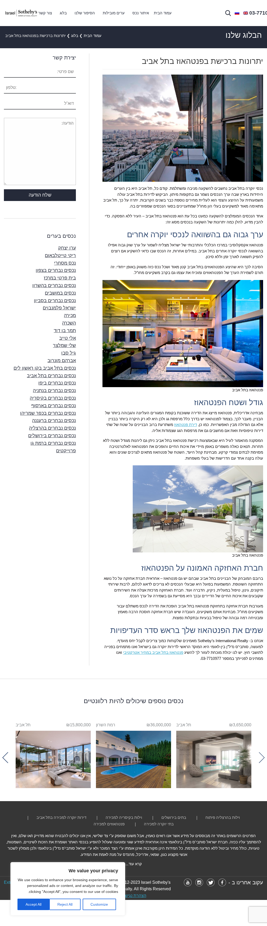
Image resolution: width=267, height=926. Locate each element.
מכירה (70, 315)
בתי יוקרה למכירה (159, 824)
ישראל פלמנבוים (59, 307)
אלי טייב (67, 338)
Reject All (64, 904)
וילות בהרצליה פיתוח (222, 817)
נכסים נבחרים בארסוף (53, 405)
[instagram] (199, 882)
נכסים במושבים (60, 293)
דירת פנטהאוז (185, 424)
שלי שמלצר (64, 345)
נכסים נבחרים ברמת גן (53, 443)
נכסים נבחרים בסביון (55, 300)
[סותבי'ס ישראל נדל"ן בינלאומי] (21, 13)
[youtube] (188, 882)
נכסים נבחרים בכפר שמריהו (48, 413)
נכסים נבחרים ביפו (57, 383)
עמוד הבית (163, 13)
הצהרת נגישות (133, 895)
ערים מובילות (114, 13)
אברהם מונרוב (61, 360)
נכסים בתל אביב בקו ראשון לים (45, 368)
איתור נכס (140, 13)
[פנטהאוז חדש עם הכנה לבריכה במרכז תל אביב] (53, 758)
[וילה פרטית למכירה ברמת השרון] (133, 758)
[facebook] (222, 882)
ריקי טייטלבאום (60, 255)
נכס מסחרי (65, 263)
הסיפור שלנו (85, 13)
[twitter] (211, 882)
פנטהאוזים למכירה (109, 824)
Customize (99, 904)
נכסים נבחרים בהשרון (54, 285)
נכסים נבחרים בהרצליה (52, 428)
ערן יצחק (67, 248)
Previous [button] (259, 757)
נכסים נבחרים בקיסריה (53, 398)
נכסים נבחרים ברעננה (54, 420)
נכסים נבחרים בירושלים (52, 435)
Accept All (33, 904)
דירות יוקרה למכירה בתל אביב (61, 817)
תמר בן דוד (65, 330)
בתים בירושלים (173, 817)
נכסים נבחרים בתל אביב (51, 375)
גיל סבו (68, 353)
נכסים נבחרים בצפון (56, 270)
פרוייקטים (66, 450)
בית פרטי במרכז (60, 278)
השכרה (69, 323)
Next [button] (7, 757)
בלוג (63, 13)
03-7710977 (211, 658)
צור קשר (45, 13)
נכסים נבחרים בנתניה (54, 390)
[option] (213, 755)
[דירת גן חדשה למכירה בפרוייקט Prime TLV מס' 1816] (213, 758)
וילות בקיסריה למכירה (124, 817)
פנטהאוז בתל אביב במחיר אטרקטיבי (153, 652)
